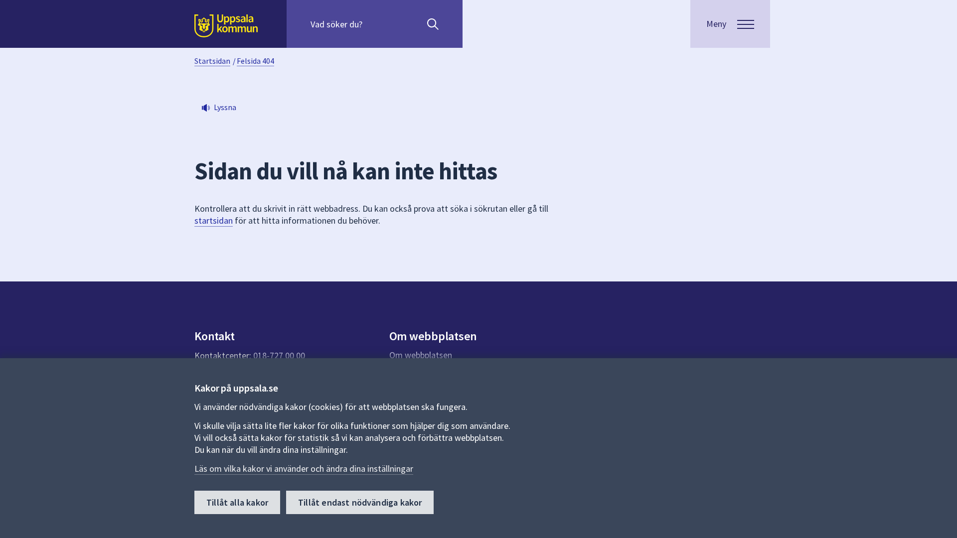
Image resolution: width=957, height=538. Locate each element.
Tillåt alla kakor (237, 502)
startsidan (213, 220)
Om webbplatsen (420, 355)
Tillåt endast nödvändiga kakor (360, 502)
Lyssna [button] (225, 107)
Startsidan (212, 61)
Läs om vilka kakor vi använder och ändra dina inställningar (303, 468)
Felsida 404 (255, 61)
